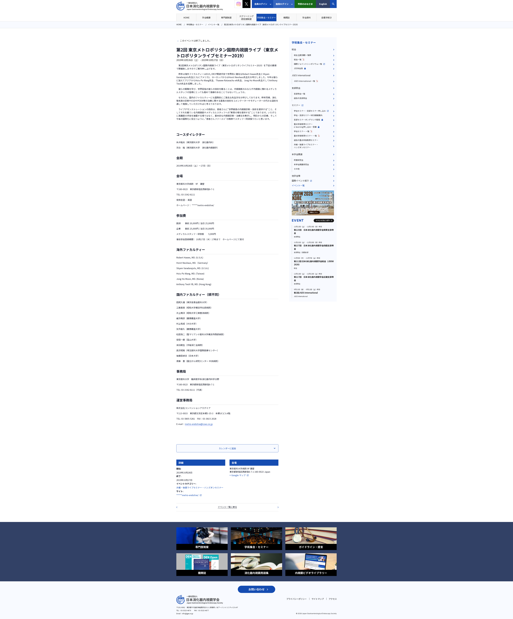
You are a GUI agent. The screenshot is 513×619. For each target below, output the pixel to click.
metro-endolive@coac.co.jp (199, 424)
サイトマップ (318, 598)
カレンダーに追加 (227, 448)
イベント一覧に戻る (227, 506)
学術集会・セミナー (304, 42)
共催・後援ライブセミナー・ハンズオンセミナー (199, 487)
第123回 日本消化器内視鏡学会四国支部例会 (276, 507)
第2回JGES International (306, 292)
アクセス (333, 598)
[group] (313, 202)
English (323, 3)
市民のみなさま (305, 3)
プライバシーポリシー (296, 598)
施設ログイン (282, 3)
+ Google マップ (238, 475)
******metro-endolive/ (187, 495)
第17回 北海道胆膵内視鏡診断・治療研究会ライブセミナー (178, 507)
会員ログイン (260, 3)
